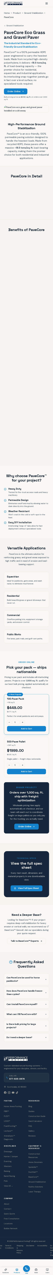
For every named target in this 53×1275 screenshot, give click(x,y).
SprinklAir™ (33, 1167)
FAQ (30, 1126)
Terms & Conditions (9, 1247)
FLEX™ (6, 1116)
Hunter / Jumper (11, 1156)
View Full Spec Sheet (28, 888)
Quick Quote (9, 1214)
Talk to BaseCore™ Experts (25, 941)
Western (7, 1166)
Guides (31, 1111)
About (6, 1204)
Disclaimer (30, 1246)
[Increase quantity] (22, 722)
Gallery (31, 1131)
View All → (8, 1186)
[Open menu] (46, 3)
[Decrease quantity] (9, 722)
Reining (7, 1171)
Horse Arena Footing (13, 1106)
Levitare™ (8, 1131)
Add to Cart (26, 728)
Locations (8, 1223)
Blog (30, 1106)
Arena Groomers (35, 1162)
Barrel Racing (9, 1176)
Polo (6, 1181)
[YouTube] (13, 1092)
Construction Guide (36, 1116)
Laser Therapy (34, 1191)
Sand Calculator (35, 1121)
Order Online (13, 91)
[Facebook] (5, 1092)
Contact (7, 1209)
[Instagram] (9, 1092)
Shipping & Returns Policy (20, 1249)
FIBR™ (6, 1111)
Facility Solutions (35, 1187)
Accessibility (42, 1246)
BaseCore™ (33, 1177)
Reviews (32, 1136)
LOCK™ (7, 1121)
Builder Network (10, 1228)
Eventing (7, 1161)
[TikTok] (17, 1092)
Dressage (8, 1151)
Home (7, 13)
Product (17, 13)
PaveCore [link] (9, 17)
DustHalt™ (33, 1172)
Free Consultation (11, 1218)
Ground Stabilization (33, 13)
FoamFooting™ (10, 1126)
